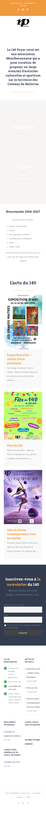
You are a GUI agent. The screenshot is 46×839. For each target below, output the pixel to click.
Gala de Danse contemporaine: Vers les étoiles (23, 497)
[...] (15, 380)
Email (6, 615)
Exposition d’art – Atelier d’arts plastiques (23, 322)
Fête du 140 (23, 416)
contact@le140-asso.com (14, 687)
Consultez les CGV (12, 762)
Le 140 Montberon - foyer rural (18, 793)
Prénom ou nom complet (14, 605)
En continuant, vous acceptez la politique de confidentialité (22, 626)
